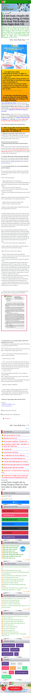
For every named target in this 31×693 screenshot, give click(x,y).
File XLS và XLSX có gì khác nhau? (11, 603)
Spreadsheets (7, 533)
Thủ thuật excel (8, 515)
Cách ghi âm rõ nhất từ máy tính (10, 582)
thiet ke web (5, 663)
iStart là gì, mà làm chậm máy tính (11, 600)
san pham (5, 672)
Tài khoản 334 (7, 449)
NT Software (5, 649)
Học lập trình (19, 645)
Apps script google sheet (9, 630)
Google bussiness (6, 676)
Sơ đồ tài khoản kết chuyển (11, 452)
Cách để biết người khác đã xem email (12, 570)
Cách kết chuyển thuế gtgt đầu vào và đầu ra (16, 461)
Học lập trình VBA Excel (9, 628)
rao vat (11, 672)
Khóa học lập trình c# (8, 625)
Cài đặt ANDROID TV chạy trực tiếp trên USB (14, 598)
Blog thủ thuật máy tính (7, 654)
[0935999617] (4, 688)
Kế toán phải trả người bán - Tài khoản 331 (15, 441)
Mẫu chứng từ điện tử (7, 406)
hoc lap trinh (5, 668)
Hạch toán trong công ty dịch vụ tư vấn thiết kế (16, 464)
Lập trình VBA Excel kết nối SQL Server (13, 619)
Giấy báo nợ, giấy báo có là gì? (12, 435)
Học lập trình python (10, 528)
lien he (25, 668)
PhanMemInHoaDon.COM (8, 645)
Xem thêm (25, 559)
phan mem (13, 663)
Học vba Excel (8, 511)
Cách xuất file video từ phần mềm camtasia (13, 581)
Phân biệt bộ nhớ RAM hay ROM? (11, 602)
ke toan (20, 663)
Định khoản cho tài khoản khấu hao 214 (14, 458)
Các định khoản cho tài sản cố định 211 (14, 455)
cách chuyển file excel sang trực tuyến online (13, 579)
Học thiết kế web (9, 537)
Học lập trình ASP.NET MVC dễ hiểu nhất (13, 621)
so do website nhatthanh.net (21, 672)
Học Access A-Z (8, 524)
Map (16, 654)
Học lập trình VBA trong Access (10, 632)
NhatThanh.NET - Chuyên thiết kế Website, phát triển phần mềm (15, 690)
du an (19, 668)
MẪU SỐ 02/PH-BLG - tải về (8, 404)
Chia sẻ (27, 43)
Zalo (4, 496)
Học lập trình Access (10, 520)
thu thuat (13, 668)
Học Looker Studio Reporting (10, 626)
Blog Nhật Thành (14, 649)
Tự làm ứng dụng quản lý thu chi (11, 577)
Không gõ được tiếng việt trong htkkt (14, 467)
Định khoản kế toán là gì (10, 438)
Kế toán (7, 13)
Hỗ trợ (16, 502)
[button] (3, 8)
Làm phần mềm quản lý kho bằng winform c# (14, 623)
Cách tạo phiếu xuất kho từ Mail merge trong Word (15, 575)
